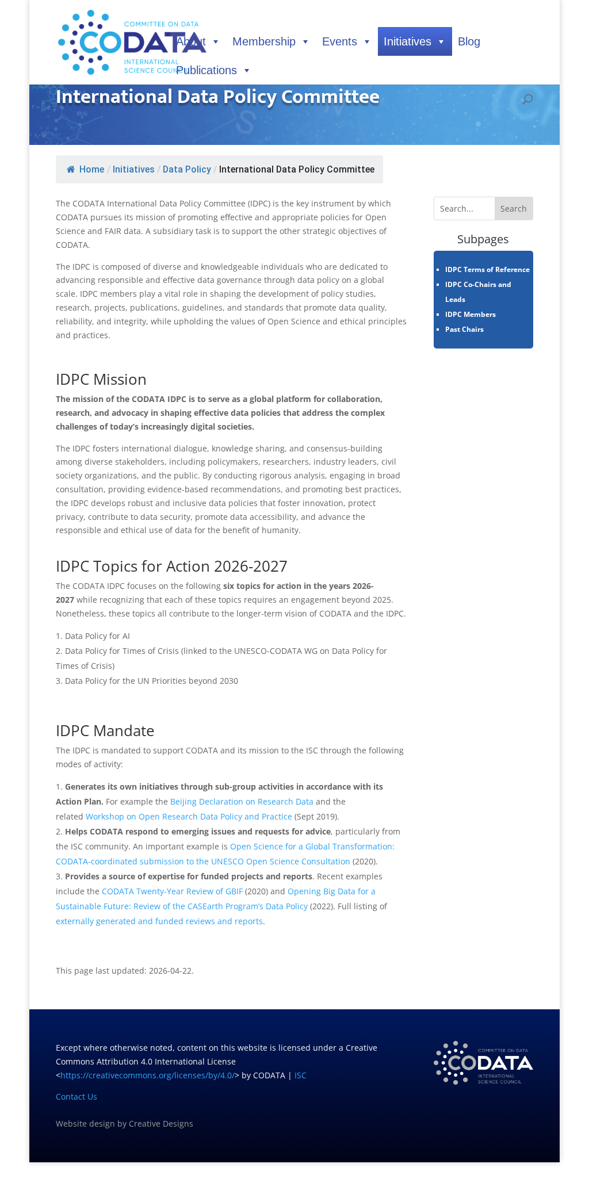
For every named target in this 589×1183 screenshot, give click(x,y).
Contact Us (76, 1096)
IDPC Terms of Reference (487, 269)
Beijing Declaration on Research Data (241, 801)
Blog (469, 41)
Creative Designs (161, 1123)
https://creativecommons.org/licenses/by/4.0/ (147, 1075)
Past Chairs (464, 329)
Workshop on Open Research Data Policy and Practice (189, 816)
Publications (206, 70)
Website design (85, 1123)
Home (91, 169)
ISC (300, 1075)
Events (339, 41)
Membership (264, 41)
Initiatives (407, 41)
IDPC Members (470, 314)
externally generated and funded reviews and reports (159, 921)
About (191, 41)
